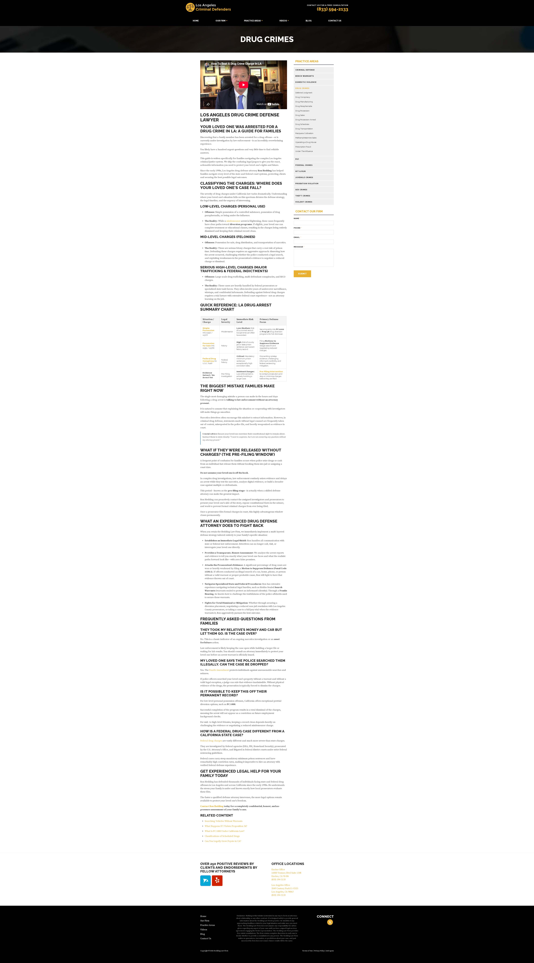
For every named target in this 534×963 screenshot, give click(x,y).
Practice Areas (252, 21)
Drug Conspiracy (302, 97)
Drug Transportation (304, 129)
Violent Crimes (303, 202)
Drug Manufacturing (304, 102)
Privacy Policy (319, 951)
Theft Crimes (302, 196)
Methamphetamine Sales (306, 138)
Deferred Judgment (303, 93)
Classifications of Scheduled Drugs (222, 836)
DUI (297, 159)
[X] (330, 922)
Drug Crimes (302, 88)
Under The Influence (304, 151)
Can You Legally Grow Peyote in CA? (223, 841)
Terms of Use (307, 951)
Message (299, 247)
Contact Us (334, 21)
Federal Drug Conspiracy (209, 359)
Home (196, 21)
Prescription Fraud (303, 147)
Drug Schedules (302, 124)
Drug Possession (302, 111)
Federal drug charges (211, 740)
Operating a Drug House (305, 142)
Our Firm (220, 21)
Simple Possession (208, 329)
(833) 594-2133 (332, 9)
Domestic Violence (306, 82)
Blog (309, 21)
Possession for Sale (208, 344)
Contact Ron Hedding (211, 806)
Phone (298, 228)
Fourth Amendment (219, 670)
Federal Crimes (304, 165)
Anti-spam (330, 951)
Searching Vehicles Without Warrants (223, 821)
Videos (283, 21)
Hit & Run (300, 171)
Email (297, 237)
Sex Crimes (301, 190)
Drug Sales (300, 115)
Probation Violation (306, 184)
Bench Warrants (304, 76)
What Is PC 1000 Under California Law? (224, 831)
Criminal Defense (305, 70)
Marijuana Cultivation (304, 133)
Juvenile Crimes (304, 177)
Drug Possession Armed (305, 119)
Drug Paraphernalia (303, 106)
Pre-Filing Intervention (271, 371)
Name (297, 218)
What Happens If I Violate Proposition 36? (226, 826)
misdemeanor (233, 221)
